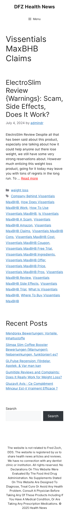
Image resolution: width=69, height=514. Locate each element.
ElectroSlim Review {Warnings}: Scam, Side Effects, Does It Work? (34, 98)
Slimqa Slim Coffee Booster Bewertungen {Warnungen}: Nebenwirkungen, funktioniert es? (32, 349)
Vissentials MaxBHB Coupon (27, 243)
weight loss (19, 190)
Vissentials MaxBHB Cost (35, 237)
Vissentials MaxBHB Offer (25, 260)
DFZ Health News (34, 7)
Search (11, 409)
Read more (29, 178)
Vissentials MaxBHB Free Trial (29, 248)
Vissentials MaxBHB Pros (25, 272)
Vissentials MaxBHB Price (25, 266)
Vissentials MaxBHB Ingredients (30, 254)
